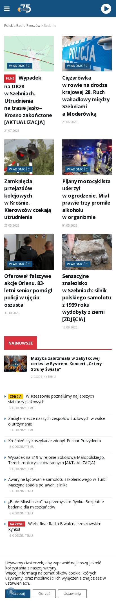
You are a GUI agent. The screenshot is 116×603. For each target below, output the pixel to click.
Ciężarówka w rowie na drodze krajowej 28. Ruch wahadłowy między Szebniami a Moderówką (85, 95)
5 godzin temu (21, 491)
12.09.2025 (69, 327)
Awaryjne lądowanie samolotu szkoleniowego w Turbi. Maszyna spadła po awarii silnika (57, 482)
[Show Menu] (7, 8)
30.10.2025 (11, 313)
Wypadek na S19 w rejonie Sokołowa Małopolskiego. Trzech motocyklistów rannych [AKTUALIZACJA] (56, 460)
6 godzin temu (21, 513)
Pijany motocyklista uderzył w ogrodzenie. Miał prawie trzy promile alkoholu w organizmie (86, 199)
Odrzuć (44, 593)
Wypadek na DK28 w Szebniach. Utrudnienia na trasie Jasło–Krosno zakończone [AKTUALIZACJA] (28, 100)
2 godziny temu (43, 377)
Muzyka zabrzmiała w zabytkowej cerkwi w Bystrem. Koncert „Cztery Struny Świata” (66, 364)
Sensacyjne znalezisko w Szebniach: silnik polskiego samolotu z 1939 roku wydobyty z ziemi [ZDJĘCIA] (86, 298)
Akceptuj (18, 593)
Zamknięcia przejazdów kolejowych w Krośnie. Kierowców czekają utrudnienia (27, 199)
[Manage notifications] (10, 592)
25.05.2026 (11, 225)
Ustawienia (72, 593)
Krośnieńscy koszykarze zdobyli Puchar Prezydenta (54, 440)
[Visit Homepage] (24, 8)
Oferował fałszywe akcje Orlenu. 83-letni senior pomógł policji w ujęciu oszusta (28, 290)
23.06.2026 (69, 122)
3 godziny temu (22, 430)
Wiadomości (19, 65)
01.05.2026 (69, 225)
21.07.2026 (11, 131)
